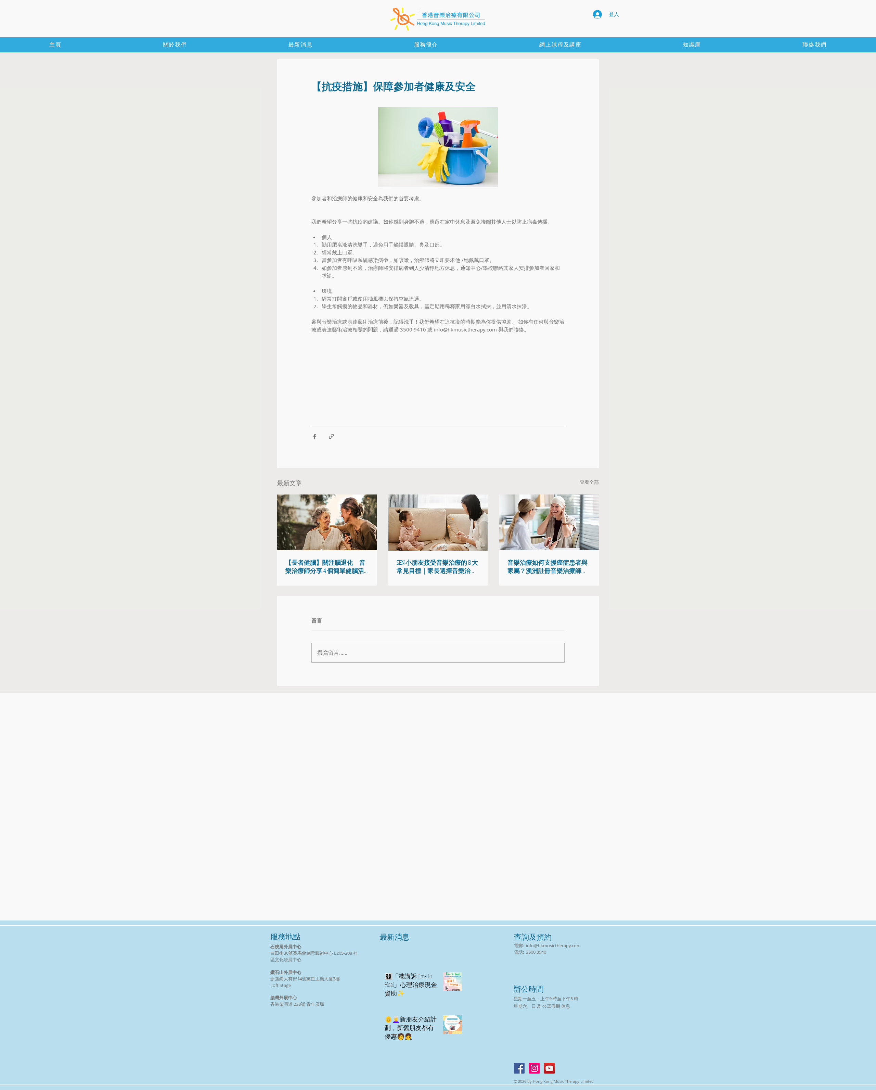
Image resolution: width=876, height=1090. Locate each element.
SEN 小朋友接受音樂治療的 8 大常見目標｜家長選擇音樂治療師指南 (437, 567)
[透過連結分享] (331, 436)
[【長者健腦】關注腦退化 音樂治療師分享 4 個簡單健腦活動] (327, 522)
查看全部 (589, 482)
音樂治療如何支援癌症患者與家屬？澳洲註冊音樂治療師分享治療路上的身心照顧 (547, 567)
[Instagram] (534, 1068)
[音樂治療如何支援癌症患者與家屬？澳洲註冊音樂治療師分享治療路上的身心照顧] (549, 522)
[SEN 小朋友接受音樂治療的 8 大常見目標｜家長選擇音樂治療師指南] (438, 522)
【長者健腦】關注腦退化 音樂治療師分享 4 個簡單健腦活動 (325, 567)
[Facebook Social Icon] (519, 1068)
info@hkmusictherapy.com (553, 945)
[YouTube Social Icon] (549, 1068)
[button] (692, 44)
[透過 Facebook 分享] (314, 436)
